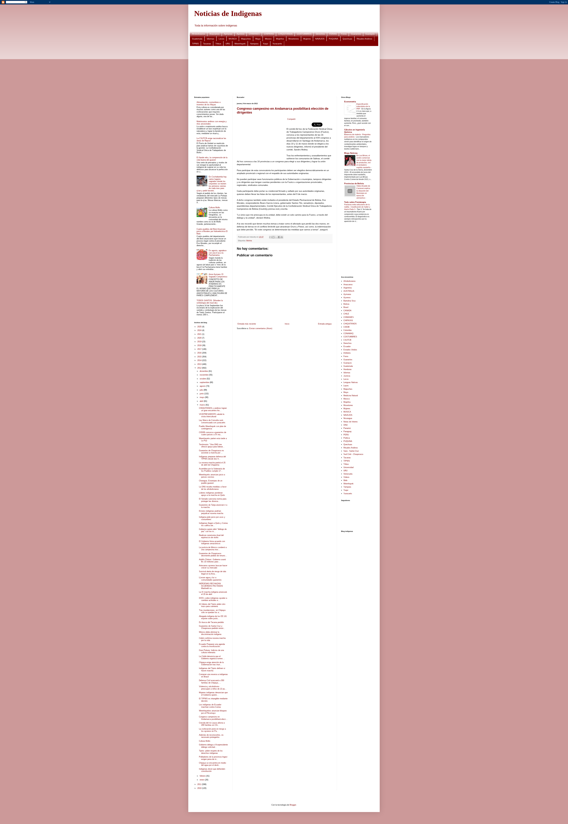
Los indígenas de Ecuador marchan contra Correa (210, 706)
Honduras (347, 369)
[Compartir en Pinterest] (281, 237)
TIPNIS (195, 43)
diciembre (204, 371)
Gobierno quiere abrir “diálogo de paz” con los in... (213, 530)
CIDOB (346, 327)
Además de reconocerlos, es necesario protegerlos (211, 736)
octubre (203, 379)
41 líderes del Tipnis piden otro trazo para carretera (212, 605)
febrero (203, 776)
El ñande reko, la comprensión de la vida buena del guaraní (212, 158)
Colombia (347, 330)
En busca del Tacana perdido (211, 622)
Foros (344, 34)
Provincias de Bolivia (354, 183)
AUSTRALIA (348, 291)
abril (202, 401)
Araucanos (214, 34)
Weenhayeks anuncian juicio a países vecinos (212, 475)
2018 (199, 345)
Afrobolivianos (198, 34)
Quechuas (347, 39)
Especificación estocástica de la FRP (363, 106)
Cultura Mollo (214, 207)
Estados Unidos (350, 350)
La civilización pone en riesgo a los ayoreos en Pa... (212, 730)
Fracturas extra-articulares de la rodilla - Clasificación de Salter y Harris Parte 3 (357, 207)
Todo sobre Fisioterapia (355, 202)
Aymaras (228, 34)
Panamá (347, 428)
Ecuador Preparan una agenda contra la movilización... (212, 645)
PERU (346, 435)
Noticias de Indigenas (228, 13)
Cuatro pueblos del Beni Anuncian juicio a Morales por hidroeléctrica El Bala (212, 231)
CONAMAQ (348, 333)
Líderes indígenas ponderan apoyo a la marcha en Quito (212, 494)
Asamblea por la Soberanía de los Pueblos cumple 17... (212, 470)
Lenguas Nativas (350, 382)
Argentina (347, 288)
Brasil (345, 307)
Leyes (346, 386)
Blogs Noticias (351, 153)
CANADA (347, 310)
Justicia (346, 376)
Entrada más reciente (247, 324)
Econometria (350, 102)
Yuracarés (277, 43)
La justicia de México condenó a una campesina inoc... (213, 548)
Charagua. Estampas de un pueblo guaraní (210, 482)
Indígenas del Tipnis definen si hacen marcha (212, 669)
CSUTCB (347, 340)
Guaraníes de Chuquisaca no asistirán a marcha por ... (211, 451)
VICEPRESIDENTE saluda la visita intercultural (211, 415)
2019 (199, 341)
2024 (199, 330)
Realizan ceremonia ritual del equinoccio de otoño (211, 536)
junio (202, 393)
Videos (346, 477)
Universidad (348, 467)
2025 (199, 327)
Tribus (218, 43)
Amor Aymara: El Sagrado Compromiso (218, 275)
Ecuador (347, 346)
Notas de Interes (350, 422)
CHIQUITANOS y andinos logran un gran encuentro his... (213, 409)
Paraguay (347, 431)
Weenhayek (240, 43)
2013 (199, 364)
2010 (199, 788)
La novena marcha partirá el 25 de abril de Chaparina (212, 464)
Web (345, 480)
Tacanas (207, 43)
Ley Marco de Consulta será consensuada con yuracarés (212, 421)
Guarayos (370, 34)
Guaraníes (356, 34)
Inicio (287, 324)
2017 (199, 349)
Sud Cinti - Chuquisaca (353, 454)
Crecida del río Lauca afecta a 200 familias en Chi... (212, 724)
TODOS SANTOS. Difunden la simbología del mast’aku (210, 301)
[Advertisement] (283, 71)
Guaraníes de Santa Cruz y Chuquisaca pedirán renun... (212, 627)
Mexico (268, 39)
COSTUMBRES (304, 34)
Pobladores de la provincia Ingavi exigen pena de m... (213, 758)
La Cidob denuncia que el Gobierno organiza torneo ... (212, 657)
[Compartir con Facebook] (278, 237)
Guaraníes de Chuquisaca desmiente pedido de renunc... (213, 554)
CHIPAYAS (269, 34)
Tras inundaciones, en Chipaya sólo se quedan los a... (212, 611)
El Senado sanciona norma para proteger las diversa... (212, 500)
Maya (257, 39)
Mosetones (293, 39)
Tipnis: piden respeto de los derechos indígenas (211, 752)
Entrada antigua (324, 324)
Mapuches (246, 39)
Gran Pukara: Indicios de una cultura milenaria (211, 651)
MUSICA (233, 39)
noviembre (204, 375)
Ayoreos (240, 34)
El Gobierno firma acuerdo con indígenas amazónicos (212, 542)
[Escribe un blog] (273, 237)
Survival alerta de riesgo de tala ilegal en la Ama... (212, 572)
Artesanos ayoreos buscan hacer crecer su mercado (213, 566)
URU (228, 43)
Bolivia (249, 241)
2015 (199, 357)
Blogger (293, 805)
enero (202, 780)
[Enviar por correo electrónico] (270, 237)
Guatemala (197, 39)
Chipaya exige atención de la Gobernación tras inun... (211, 663)
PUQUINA (333, 39)
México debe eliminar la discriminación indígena (210, 633)
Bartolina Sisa (349, 301)
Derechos (320, 34)
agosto (203, 386)
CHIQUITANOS (285, 34)
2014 (199, 360)
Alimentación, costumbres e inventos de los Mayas (209, 103)
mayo (202, 397)
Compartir (291, 119)
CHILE (346, 314)
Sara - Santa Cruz (351, 451)
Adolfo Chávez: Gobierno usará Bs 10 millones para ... (212, 560)
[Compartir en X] (276, 237)
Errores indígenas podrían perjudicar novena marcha (211, 512)
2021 (199, 334)
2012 (199, 368)
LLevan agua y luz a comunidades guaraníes (210, 578)
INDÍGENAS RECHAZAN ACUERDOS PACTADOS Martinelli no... (211, 585)
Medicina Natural (350, 395)
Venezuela (347, 474)
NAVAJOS (319, 39)
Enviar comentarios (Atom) (260, 328)
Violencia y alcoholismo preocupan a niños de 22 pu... (213, 687)
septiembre (205, 382)
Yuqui (265, 43)
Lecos (221, 39)
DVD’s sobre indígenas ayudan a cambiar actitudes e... (213, 599)
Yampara (254, 43)
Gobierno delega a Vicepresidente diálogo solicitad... (213, 746)
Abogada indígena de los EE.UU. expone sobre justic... (213, 617)
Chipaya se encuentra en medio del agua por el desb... (212, 764)
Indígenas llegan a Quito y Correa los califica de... (213, 524)
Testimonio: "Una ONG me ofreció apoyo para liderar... (211, 445)
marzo (203, 405)
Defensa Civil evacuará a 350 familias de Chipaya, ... (211, 681)
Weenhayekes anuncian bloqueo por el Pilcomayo (213, 712)
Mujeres (307, 39)
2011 (199, 784)
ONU (345, 425)
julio (202, 390)
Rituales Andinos (364, 39)
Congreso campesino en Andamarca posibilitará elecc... (213, 718)
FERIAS (333, 34)
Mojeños (280, 39)
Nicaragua (347, 418)
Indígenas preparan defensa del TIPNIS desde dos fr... (212, 457)
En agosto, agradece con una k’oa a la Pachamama (217, 252)
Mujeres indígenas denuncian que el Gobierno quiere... (213, 693)
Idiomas (210, 39)
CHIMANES (254, 34)
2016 (199, 353)
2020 (199, 338)
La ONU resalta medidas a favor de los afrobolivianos (212, 488)
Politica (346, 438)
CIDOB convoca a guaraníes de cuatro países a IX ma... (212, 433)
